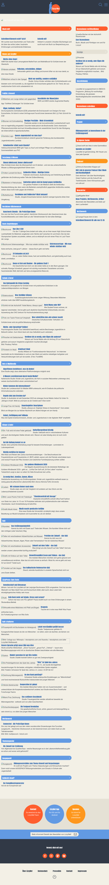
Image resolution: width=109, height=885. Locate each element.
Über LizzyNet (27, 871)
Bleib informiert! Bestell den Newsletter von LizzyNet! (51, 834)
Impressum (82, 871)
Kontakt (69, 871)
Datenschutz (42, 871)
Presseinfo (57, 871)
